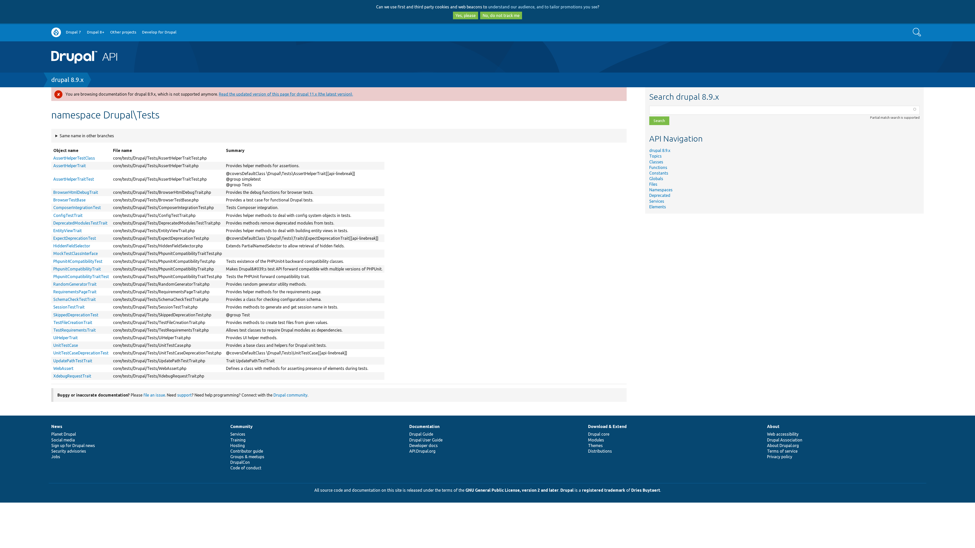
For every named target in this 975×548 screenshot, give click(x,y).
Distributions (600, 451)
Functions (658, 167)
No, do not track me (501, 15)
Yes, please (466, 15)
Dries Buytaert (645, 490)
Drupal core (598, 434)
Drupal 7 (73, 32)
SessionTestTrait (69, 307)
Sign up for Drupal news (73, 445)
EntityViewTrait (67, 230)
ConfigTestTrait (68, 215)
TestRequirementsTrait (74, 330)
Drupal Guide (421, 434)
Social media (63, 440)
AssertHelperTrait (69, 165)
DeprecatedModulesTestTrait (80, 223)
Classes (656, 162)
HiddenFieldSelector (71, 246)
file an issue (154, 395)
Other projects (123, 32)
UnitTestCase (65, 345)
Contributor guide (246, 451)
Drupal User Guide (426, 440)
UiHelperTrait (65, 337)
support (184, 395)
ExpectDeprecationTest (74, 238)
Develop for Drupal (159, 32)
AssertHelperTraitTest (73, 179)
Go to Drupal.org (56, 32)
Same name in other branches (87, 135)
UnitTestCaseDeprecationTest (80, 353)
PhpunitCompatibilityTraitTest (81, 276)
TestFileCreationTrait (72, 322)
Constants (658, 173)
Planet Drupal (63, 434)
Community (241, 426)
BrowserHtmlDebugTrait (75, 192)
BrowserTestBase (69, 200)
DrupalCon (240, 462)
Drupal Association (784, 440)
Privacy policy (779, 456)
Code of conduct (245, 468)
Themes (595, 445)
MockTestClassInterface (75, 253)
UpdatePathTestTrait (72, 360)
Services (656, 201)
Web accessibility (783, 434)
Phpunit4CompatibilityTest (77, 261)
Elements (657, 206)
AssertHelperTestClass (74, 158)
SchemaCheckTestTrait (74, 299)
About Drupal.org (783, 445)
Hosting (237, 445)
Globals (656, 178)
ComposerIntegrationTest (77, 207)
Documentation (424, 426)
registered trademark (603, 490)
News (56, 426)
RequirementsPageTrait (74, 291)
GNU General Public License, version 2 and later (512, 490)
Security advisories (68, 451)
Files (653, 184)
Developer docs (423, 445)
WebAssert (63, 368)
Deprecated (659, 195)
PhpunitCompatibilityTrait (77, 269)
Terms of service (782, 451)
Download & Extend (607, 426)
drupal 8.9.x (67, 79)
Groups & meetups (247, 456)
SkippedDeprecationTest (75, 315)
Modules (596, 440)
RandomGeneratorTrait (74, 284)
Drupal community (290, 395)
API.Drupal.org (422, 451)
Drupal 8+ (95, 32)
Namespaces (661, 189)
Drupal (567, 490)
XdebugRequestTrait (72, 376)
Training (238, 440)
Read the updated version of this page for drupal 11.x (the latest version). (286, 94)
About (773, 426)
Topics (655, 156)
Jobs (55, 456)
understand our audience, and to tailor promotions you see (542, 7)
